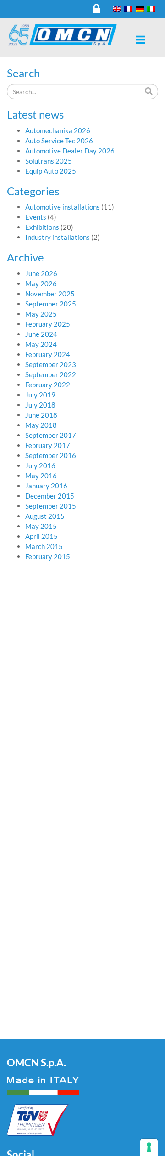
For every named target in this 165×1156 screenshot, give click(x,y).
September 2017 (50, 435)
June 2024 (41, 334)
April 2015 (41, 536)
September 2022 (50, 374)
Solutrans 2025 (48, 161)
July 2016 (40, 465)
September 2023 (50, 364)
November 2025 (50, 293)
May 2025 (41, 314)
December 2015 (49, 496)
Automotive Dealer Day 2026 (70, 151)
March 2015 (44, 546)
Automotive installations (62, 207)
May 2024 (41, 344)
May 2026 (41, 283)
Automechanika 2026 (57, 130)
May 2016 (41, 475)
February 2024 (47, 354)
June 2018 (41, 415)
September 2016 (50, 455)
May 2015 (41, 526)
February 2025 (47, 324)
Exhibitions (42, 227)
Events (35, 217)
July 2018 (40, 405)
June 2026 (41, 273)
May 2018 (41, 425)
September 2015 (50, 506)
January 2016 (46, 486)
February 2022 (47, 384)
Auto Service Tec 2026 (59, 140)
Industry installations (57, 237)
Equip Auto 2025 (50, 171)
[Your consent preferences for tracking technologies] (149, 1147)
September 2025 (50, 304)
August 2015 (45, 516)
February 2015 (47, 556)
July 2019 (40, 395)
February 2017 (47, 445)
